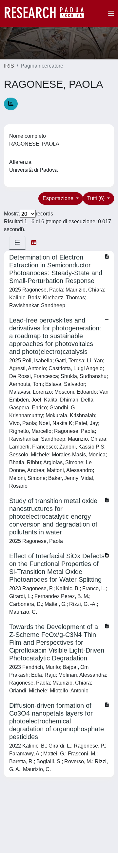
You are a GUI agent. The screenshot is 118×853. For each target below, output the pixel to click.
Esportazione (59, 198)
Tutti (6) (96, 198)
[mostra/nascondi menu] (111, 13)
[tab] (17, 243)
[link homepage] (47, 13)
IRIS (9, 66)
